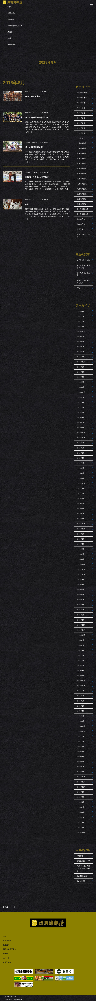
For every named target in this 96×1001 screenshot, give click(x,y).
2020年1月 (81, 559)
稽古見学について (83, 861)
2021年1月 (81, 519)
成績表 (9, 32)
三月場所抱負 (82, 174)
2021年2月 (81, 514)
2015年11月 (81, 782)
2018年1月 (81, 676)
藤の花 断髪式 (82, 876)
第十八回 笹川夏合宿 (83, 274)
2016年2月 (81, 767)
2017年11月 (81, 681)
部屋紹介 (10, 19)
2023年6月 (81, 407)
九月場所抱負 (82, 189)
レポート (10, 38)
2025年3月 (81, 352)
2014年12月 (81, 832)
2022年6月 (81, 453)
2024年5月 (81, 377)
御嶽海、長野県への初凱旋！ (83, 281)
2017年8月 (81, 696)
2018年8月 (81, 645)
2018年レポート (31, 92)
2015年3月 (81, 817)
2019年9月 (81, 579)
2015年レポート (83, 93)
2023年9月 (81, 397)
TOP (9, 7)
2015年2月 (81, 822)
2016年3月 (81, 762)
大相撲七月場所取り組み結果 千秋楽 (83, 868)
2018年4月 (81, 665)
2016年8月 (81, 741)
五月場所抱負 (82, 194)
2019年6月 (81, 595)
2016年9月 (81, 736)
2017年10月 (81, 686)
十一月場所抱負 (82, 209)
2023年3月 (81, 417)
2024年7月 (81, 372)
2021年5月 (81, 498)
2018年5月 (81, 660)
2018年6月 (81, 655)
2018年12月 (81, 625)
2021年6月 (81, 493)
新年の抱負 (81, 219)
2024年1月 (81, 387)
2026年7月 (81, 311)
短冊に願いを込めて (83, 235)
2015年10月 (81, 787)
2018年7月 (81, 650)
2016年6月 (81, 751)
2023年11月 (81, 392)
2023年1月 (81, 428)
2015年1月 (81, 827)
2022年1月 (81, 478)
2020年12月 (81, 524)
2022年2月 (81, 473)
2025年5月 (81, 347)
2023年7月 (81, 402)
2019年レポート (83, 113)
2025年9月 (81, 337)
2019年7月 (81, 590)
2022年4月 (81, 463)
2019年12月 (81, 564)
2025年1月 (81, 357)
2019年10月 (81, 574)
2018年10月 (81, 635)
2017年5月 (81, 711)
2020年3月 (81, 554)
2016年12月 (81, 726)
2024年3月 (81, 382)
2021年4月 (81, 504)
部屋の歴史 (11, 13)
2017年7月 (81, 701)
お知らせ (80, 138)
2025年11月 (81, 331)
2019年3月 (81, 610)
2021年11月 (81, 483)
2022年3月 (81, 468)
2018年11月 (81, 630)
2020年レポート (83, 118)
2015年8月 (81, 797)
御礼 (78, 288)
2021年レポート (83, 123)
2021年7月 (81, 488)
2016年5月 (81, 757)
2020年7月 (81, 544)
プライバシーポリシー (10, 996)
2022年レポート (83, 128)
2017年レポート (83, 103)
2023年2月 (81, 423)
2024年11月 (81, 362)
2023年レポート (83, 133)
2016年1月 (81, 772)
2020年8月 (81, 539)
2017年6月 (81, 706)
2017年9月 (81, 691)
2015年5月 (81, 807)
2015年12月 (81, 777)
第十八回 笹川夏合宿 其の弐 (83, 266)
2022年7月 (81, 448)
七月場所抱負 (82, 153)
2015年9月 (81, 792)
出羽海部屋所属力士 (14, 26)
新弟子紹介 (81, 229)
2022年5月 (81, 458)
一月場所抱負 (82, 143)
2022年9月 (81, 443)
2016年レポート (83, 98)
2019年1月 (81, 620)
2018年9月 (81, 640)
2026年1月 (81, 326)
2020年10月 (81, 529)
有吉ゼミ (80, 856)
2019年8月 (81, 584)
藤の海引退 (81, 881)
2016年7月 (81, 746)
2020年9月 (81, 534)
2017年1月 (81, 721)
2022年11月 (81, 433)
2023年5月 (81, 412)
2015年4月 (81, 812)
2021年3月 (81, 509)
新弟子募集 (11, 44)
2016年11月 (81, 731)
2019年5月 (81, 600)
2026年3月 (81, 321)
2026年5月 (81, 316)
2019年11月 (81, 569)
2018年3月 (81, 670)
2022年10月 (81, 438)
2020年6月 (81, 549)
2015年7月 (81, 802)
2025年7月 (81, 342)
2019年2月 (81, 615)
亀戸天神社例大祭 (83, 260)
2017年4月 (81, 716)
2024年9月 (81, 367)
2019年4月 (81, 605)
